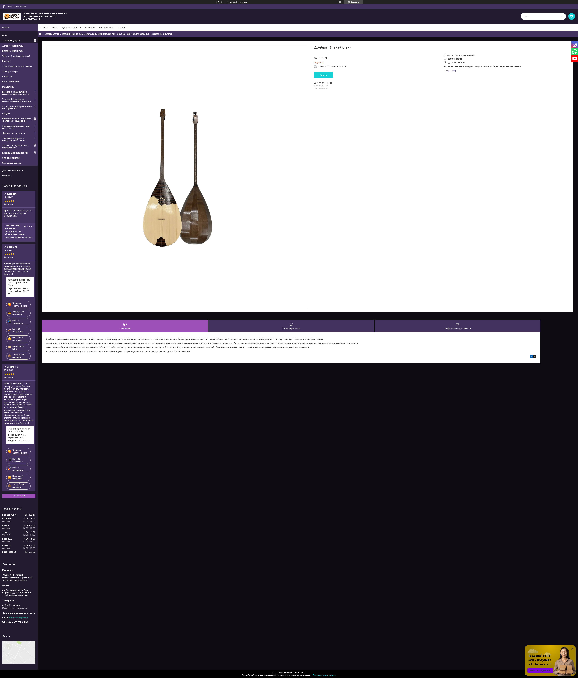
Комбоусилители (10, 81)
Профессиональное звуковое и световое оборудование (17, 120)
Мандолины (8, 87)
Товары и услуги (51, 34)
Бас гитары (7, 76)
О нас (54, 27)
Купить (323, 75)
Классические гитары (12, 51)
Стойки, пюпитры (11, 158)
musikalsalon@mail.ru (19, 618)
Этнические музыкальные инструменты (15, 146)
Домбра (121, 34)
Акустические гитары (12, 46)
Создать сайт (232, 2)
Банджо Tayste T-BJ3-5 (19, 440)
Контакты (90, 27)
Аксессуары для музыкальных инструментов (17, 107)
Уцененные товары (11, 163)
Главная (44, 27)
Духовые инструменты (13, 133)
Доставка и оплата (71, 27)
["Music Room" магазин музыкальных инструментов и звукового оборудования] (12, 16)
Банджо (6, 61)
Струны (6, 113)
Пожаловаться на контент (324, 675)
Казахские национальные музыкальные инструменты (88, 34)
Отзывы (123, 27)
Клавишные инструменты (15, 153)
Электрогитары (10, 71)
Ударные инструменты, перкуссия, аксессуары (13, 139)
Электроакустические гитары (17, 66)
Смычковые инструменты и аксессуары (16, 127)
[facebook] (531, 357)
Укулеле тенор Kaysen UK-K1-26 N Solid (19, 430)
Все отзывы (19, 495)
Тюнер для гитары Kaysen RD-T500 (17, 436)
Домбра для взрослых (138, 34)
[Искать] (562, 16)
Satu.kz (303, 672)
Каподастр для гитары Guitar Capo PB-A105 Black (19, 282)
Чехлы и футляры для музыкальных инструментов (16, 100)
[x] (534, 357)
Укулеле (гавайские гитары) (16, 56)
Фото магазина (106, 27)
